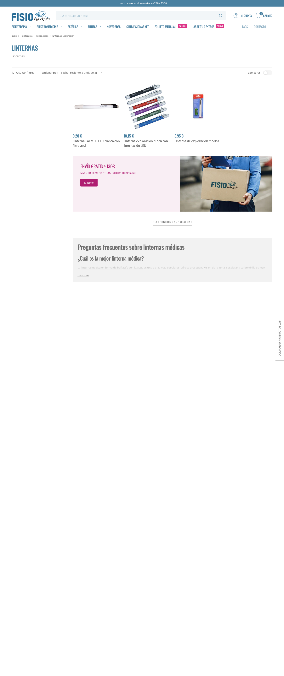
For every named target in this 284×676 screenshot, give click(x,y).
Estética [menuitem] (73, 26)
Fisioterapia (26, 36)
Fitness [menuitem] (92, 26)
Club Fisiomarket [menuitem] (137, 26)
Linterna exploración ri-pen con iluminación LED (146, 143)
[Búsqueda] (221, 15)
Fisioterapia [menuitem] (19, 26)
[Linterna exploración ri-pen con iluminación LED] (147, 106)
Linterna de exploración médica (196, 141)
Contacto (260, 26)
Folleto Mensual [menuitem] (165, 26)
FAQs (245, 26)
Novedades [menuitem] (114, 26)
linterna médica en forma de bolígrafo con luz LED (112, 267)
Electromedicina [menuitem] (47, 26)
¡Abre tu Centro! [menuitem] (203, 26)
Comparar (254, 72)
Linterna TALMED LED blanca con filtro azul (96, 143)
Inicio (14, 36)
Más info (89, 182)
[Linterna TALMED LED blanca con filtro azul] (96, 106)
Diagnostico (42, 36)
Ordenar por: (50, 72)
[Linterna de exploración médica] (198, 106)
